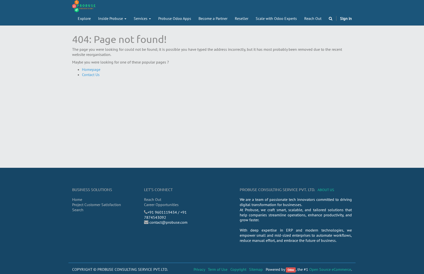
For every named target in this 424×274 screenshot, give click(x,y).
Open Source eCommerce (330, 269)
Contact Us (91, 74)
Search (77, 209)
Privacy (199, 269)
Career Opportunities (161, 204)
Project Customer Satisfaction (96, 204)
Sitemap (256, 269)
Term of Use (217, 269)
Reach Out (152, 199)
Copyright (238, 269)
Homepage (91, 69)
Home (77, 199)
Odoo (291, 270)
